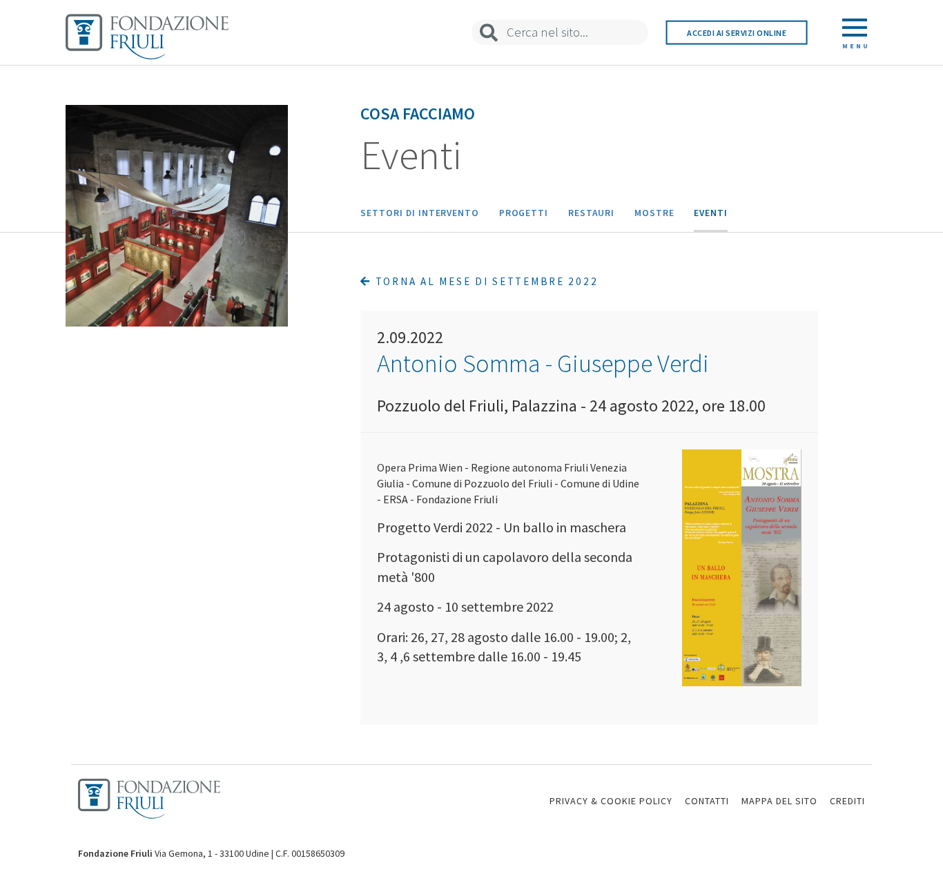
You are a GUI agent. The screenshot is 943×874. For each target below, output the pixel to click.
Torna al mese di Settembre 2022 (484, 281)
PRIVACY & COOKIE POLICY (611, 801)
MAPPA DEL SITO (779, 801)
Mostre (654, 213)
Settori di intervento (419, 213)
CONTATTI (707, 801)
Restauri (591, 213)
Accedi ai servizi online (736, 32)
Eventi (711, 213)
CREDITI (847, 801)
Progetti (524, 213)
